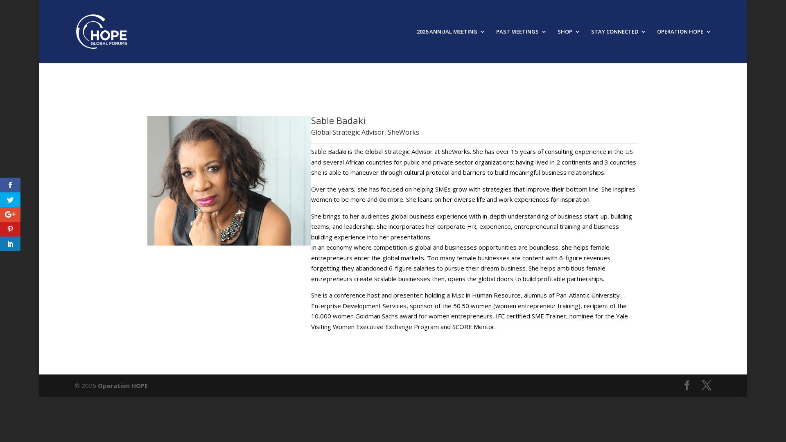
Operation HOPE (123, 385)
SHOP (565, 32)
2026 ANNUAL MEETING (447, 32)
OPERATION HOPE (680, 32)
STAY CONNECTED (614, 32)
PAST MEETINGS (517, 32)
